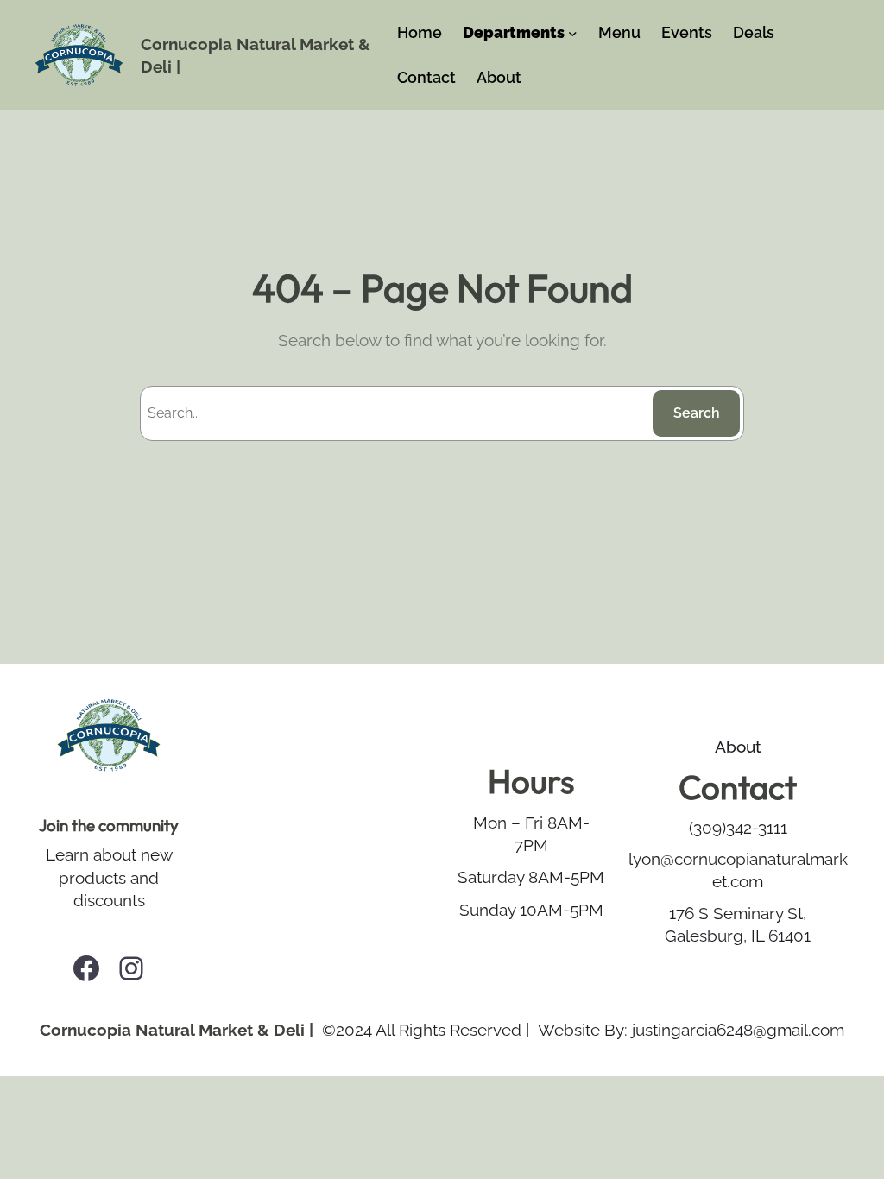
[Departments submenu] (573, 33)
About (738, 746)
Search (696, 413)
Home (419, 32)
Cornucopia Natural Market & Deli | (176, 1029)
